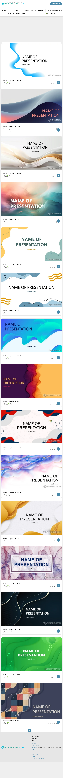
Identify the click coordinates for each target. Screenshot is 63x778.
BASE (14, 3)
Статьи (34, 753)
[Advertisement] (31, 31)
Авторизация (56, 3)
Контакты (34, 743)
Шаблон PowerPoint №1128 (12, 126)
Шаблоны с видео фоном (34, 10)
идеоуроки (35, 754)
